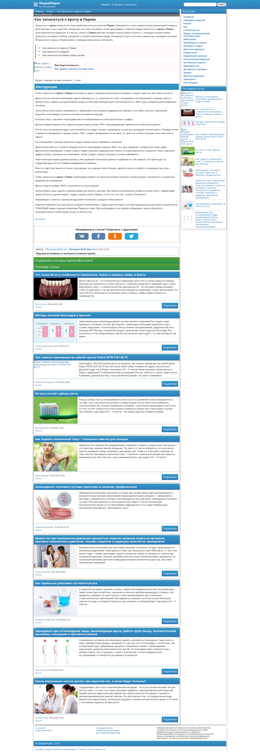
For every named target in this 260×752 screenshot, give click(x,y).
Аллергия (188, 16)
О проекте (117, 4)
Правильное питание (195, 55)
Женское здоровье (193, 75)
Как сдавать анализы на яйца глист (74, 69)
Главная (105, 4)
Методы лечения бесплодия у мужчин (63, 315)
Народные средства (194, 20)
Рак (185, 26)
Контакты (130, 4)
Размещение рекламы (107, 730)
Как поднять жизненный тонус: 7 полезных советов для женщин (81, 439)
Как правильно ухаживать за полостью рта (66, 583)
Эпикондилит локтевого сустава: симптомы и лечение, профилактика (86, 487)
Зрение (187, 72)
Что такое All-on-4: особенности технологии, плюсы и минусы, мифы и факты (90, 274)
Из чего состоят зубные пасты (56, 393)
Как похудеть (190, 82)
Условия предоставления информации (55, 749)
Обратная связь (43, 730)
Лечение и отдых (192, 45)
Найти (221, 4)
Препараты (189, 79)
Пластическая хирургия (196, 59)
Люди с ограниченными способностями (196, 34)
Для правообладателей (108, 733)
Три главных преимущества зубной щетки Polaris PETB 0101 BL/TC (81, 357)
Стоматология (191, 30)
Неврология (190, 52)
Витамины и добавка (195, 69)
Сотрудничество (104, 728)
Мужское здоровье (193, 49)
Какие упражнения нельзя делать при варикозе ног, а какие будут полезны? (90, 681)
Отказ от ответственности (91, 749)
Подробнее (170, 305)
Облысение (189, 39)
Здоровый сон (191, 65)
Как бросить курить (194, 62)
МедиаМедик (49, 3)
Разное (38, 307)
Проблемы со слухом (195, 42)
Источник (40, 219)
